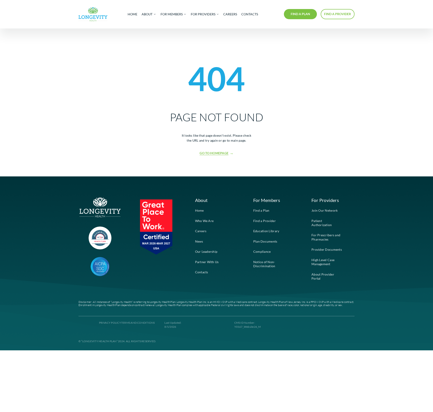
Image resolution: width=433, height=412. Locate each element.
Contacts (201, 272)
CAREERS (230, 14)
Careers (201, 231)
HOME (132, 14)
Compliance (262, 251)
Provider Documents (326, 249)
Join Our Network (324, 210)
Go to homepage (214, 153)
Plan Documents (265, 241)
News (199, 241)
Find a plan (300, 14)
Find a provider (337, 14)
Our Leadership (206, 251)
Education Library (266, 231)
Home (199, 210)
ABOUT (147, 14)
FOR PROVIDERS (203, 14)
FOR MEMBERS (172, 14)
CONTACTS (249, 14)
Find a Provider (264, 221)
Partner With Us (207, 262)
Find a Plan (261, 210)
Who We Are (204, 221)
